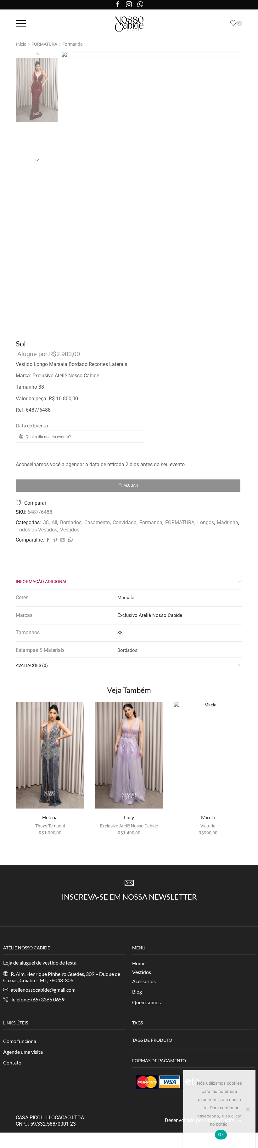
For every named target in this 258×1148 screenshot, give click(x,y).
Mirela (208, 817)
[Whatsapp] (140, 5)
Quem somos (146, 1002)
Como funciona (19, 1041)
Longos (205, 522)
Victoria (208, 825)
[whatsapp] (69, 540)
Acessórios (144, 981)
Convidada (125, 522)
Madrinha (227, 522)
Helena (50, 817)
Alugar (131, 485)
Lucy (129, 817)
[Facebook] (118, 5)
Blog (137, 991)
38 (46, 522)
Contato (12, 1062)
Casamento (97, 522)
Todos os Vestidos (36, 530)
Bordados (70, 522)
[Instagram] (129, 5)
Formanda (72, 44)
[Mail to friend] (62, 540)
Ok (221, 1134)
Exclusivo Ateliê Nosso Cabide (149, 615)
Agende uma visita (23, 1052)
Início (21, 44)
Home (138, 963)
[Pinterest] (55, 540)
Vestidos (69, 530)
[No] (247, 1109)
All (54, 522)
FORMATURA (179, 522)
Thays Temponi (50, 825)
